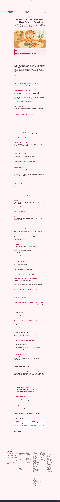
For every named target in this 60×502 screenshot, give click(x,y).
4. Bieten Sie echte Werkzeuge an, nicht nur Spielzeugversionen (26, 148)
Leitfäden (8, 469)
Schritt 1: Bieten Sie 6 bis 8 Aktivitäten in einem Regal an (24, 274)
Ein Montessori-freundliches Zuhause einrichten (25, 114)
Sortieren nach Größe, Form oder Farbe (21, 234)
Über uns (8, 465)
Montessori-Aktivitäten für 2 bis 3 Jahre (23, 229)
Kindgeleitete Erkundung (19, 95)
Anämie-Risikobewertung (22, 453)
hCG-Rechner (34, 468)
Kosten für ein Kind (42, 460)
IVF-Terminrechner (35, 471)
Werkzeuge (8, 468)
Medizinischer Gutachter (10, 470)
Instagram (9, 473)
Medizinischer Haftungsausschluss (20, 396)
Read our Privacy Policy (32, 500)
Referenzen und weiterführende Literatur (24, 385)
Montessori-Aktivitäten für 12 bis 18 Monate (24, 161)
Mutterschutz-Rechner (49, 466)
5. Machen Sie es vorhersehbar (20, 153)
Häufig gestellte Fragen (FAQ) (21, 354)
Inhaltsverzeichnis (18, 76)
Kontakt (8, 466)
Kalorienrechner (20, 460)
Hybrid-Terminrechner (35, 470)
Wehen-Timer (34, 460)
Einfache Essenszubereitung (19, 222)
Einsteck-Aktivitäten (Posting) (19, 172)
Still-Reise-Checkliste (49, 459)
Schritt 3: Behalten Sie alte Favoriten (21, 282)
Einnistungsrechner (28, 461)
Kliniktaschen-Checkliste (36, 469)
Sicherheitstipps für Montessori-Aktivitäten (24, 340)
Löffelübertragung (17, 239)
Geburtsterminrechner (35, 461)
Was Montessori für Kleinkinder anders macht (25, 83)
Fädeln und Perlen (17, 244)
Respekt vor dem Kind (18, 106)
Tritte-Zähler (34, 472)
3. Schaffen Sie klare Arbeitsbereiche (21, 142)
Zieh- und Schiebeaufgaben (19, 183)
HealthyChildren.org (31, 389)
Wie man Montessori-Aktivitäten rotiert (23, 269)
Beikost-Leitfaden (49, 481)
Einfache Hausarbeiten (18, 248)
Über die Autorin (17, 405)
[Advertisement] (30, 5)
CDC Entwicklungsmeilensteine (29, 391)
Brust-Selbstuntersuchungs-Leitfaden (21, 459)
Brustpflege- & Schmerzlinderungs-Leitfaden (49, 454)
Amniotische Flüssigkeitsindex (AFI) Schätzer (35, 453)
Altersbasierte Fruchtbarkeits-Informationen (27, 457)
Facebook (9, 472)
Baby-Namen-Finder (42, 457)
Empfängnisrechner (28, 454)
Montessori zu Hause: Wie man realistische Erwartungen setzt (28, 302)
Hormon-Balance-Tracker (21, 461)
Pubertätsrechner (42, 461)
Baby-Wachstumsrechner (43, 454)
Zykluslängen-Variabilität (29, 455)
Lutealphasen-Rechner (28, 463)
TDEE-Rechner (20, 468)
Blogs (7, 467)
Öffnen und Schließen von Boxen (20, 211)
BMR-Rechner (20, 455)
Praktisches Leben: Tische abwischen (21, 188)
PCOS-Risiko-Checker (21, 467)
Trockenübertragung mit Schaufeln (21, 206)
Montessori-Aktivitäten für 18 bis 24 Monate (24, 195)
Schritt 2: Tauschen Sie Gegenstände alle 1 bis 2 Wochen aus (25, 278)
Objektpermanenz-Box (18, 167)
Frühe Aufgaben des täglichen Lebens (21, 261)
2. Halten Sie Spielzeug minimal (20, 137)
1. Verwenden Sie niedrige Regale (20, 132)
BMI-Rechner (20, 454)
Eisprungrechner (28, 464)
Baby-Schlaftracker (49, 452)
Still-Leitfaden (48, 458)
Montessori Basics (26, 387)
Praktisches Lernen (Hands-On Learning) (22, 90)
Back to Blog (17, 14)
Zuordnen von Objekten (18, 216)
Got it (58, 500)
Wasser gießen (17, 200)
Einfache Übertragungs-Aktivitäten (20, 178)
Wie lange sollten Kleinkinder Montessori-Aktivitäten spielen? (28, 289)
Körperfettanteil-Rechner (22, 456)
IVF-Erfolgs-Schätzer (28, 462)
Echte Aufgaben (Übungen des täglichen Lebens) (23, 101)
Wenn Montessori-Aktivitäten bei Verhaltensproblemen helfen (28, 321)
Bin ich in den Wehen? (35, 455)
